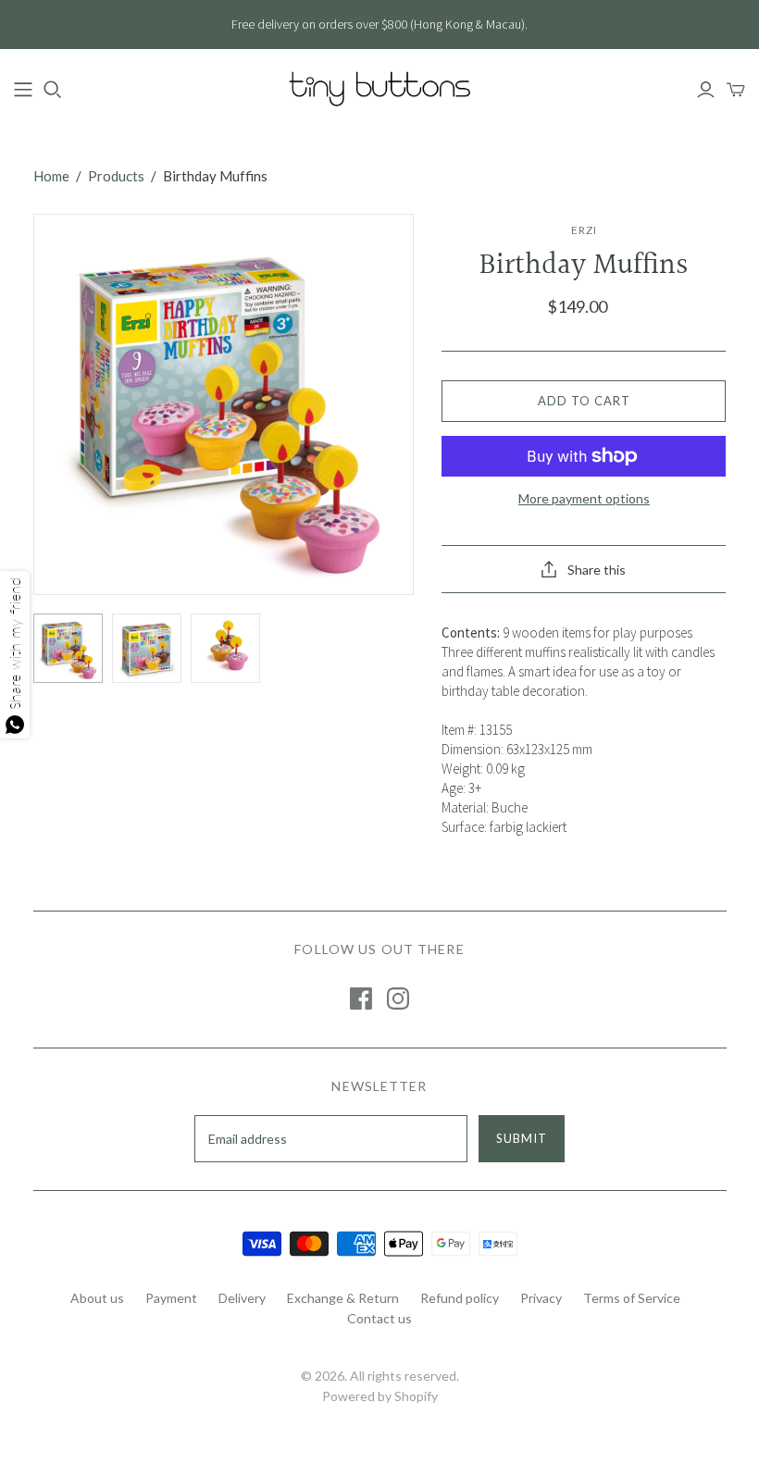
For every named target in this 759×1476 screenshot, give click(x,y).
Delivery (242, 1298)
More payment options (584, 498)
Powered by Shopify (380, 1396)
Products (116, 175)
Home (51, 175)
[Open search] (53, 90)
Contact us (379, 1318)
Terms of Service (631, 1298)
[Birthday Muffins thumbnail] (68, 648)
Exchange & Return (343, 1298)
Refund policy (459, 1298)
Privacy (541, 1298)
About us (97, 1298)
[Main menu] (23, 90)
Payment (171, 1298)
